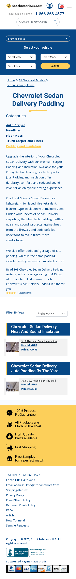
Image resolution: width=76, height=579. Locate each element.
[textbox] (38, 39)
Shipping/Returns (17, 490)
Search (55, 66)
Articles (11, 515)
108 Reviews (24, 293)
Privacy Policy (15, 495)
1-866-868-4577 (49, 13)
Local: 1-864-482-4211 (20, 480)
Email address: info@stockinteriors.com (32, 485)
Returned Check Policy (20, 505)
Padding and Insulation (23, 146)
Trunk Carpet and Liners (24, 141)
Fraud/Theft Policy (18, 500)
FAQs (9, 510)
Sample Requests (17, 525)
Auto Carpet (15, 125)
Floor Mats (14, 135)
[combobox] (38, 39)
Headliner (13, 130)
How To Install (15, 520)
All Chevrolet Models (32, 80)
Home (11, 80)
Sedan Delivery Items (20, 85)
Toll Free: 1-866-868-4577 (23, 475)
